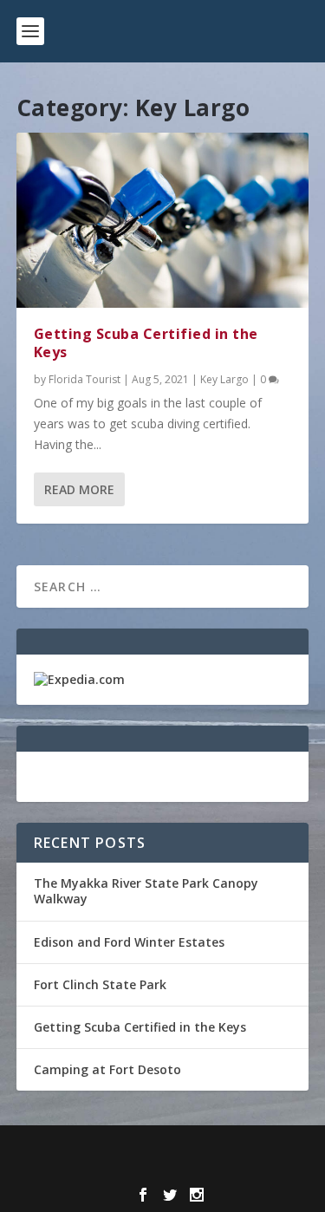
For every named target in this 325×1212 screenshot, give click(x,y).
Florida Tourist (84, 379)
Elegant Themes (158, 1149)
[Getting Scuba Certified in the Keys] (162, 220)
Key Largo (224, 379)
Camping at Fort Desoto (107, 1069)
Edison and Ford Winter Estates (129, 942)
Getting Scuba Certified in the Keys (146, 343)
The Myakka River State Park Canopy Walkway (146, 891)
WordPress (162, 1168)
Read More (79, 489)
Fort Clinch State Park (100, 984)
